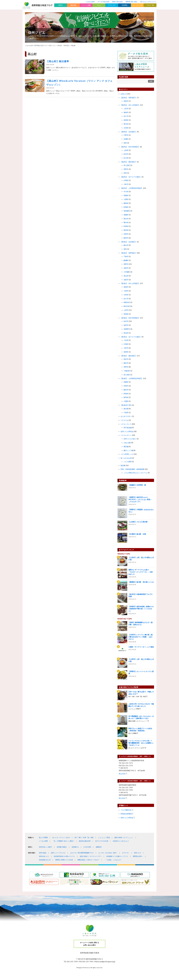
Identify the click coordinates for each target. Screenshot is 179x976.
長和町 (126, 120)
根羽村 (126, 230)
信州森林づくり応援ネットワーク (117, 856)
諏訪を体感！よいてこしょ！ (123, 837)
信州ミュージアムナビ (58, 853)
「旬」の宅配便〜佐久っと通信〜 (63, 841)
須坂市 (126, 268)
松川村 (126, 158)
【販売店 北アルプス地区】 (131, 177)
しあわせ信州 (90, 2)
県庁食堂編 (128, 428)
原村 (125, 173)
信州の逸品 (42, 853)
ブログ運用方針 (126, 810)
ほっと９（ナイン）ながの (61, 837)
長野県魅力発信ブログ (41, 45)
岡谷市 (126, 359)
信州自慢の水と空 (45, 860)
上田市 (126, 108)
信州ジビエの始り (130, 439)
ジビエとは (124, 420)
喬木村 (126, 222)
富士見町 (127, 165)
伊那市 (126, 234)
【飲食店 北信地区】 (128, 242)
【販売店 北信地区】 (128, 132)
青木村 (126, 124)
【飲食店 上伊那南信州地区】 (132, 378)
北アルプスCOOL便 (101, 841)
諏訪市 (126, 363)
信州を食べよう (44, 856)
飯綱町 (126, 260)
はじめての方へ (126, 416)
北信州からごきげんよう (121, 841)
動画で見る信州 (117, 2)
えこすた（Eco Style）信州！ (107, 853)
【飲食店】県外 (126, 405)
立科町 (126, 128)
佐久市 (126, 116)
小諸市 (126, 291)
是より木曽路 (43, 837)
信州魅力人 (75, 847)
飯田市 (126, 238)
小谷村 (126, 340)
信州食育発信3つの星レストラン (64, 856)
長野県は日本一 (138, 856)
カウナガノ (125, 853)
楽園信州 (99, 847)
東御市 (126, 112)
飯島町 (126, 203)
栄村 (125, 143)
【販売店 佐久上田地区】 (130, 105)
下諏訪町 (127, 371)
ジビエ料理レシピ (127, 454)
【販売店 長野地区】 (128, 98)
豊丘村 (126, 219)
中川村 (126, 191)
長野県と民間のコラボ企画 (64, 860)
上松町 (126, 150)
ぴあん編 (127, 443)
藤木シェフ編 (128, 450)
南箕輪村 (127, 211)
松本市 (126, 154)
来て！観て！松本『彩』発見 (84, 837)
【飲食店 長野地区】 (128, 253)
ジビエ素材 (128, 462)
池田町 (126, 352)
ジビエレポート (126, 435)
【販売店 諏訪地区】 (128, 162)
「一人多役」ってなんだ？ (113, 860)
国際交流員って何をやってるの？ (88, 860)
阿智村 (126, 226)
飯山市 (126, 245)
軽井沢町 (127, 306)
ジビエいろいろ (126, 424)
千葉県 (126, 412)
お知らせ (124, 94)
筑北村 (126, 333)
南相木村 (127, 302)
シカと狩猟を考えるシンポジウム (135, 473)
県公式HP (122, 773)
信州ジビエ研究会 (127, 431)
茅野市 (126, 169)
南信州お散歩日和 (85, 841)
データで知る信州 (103, 2)
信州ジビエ (36, 32)
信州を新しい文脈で (45, 847)
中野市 (126, 135)
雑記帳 (123, 465)
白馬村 (126, 180)
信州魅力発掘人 (62, 847)
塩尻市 (126, 325)
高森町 (126, 195)
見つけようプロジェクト (148, 2)
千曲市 (126, 256)
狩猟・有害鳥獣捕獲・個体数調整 (132, 469)
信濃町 (126, 139)
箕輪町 (126, 215)
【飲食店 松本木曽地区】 (130, 318)
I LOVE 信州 (87, 847)
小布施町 (127, 272)
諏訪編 (126, 446)
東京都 (126, 409)
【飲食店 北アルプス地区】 (131, 337)
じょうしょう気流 (104, 837)
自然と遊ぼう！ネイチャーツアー (91, 856)
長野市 (126, 101)
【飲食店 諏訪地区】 (128, 356)
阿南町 (126, 207)
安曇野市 (127, 329)
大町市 (126, 184)
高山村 (126, 276)
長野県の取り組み (131, 2)
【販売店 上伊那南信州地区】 (132, 188)
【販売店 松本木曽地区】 (130, 147)
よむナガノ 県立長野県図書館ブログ (82, 853)
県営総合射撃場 (126, 813)
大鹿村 (126, 199)
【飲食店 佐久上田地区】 (130, 283)
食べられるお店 (126, 458)
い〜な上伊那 (43, 841)
